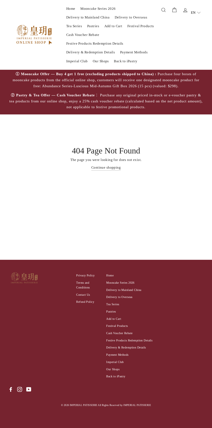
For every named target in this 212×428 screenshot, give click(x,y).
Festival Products (140, 26)
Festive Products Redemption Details (94, 43)
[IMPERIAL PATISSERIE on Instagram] (19, 389)
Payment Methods (134, 52)
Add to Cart (113, 26)
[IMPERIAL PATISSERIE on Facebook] (10, 389)
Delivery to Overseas (131, 17)
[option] (106, 92)
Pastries (93, 26)
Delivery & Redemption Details (90, 52)
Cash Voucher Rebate (82, 35)
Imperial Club (77, 61)
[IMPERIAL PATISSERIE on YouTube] (28, 389)
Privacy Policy (85, 275)
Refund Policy (85, 301)
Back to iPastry (125, 61)
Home (70, 9)
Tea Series (74, 26)
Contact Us (83, 294)
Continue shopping (106, 167)
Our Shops (101, 61)
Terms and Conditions (83, 285)
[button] (196, 12)
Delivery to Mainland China (88, 17)
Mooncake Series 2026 (98, 9)
